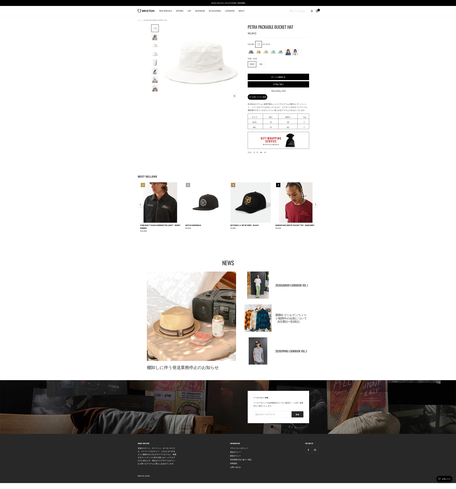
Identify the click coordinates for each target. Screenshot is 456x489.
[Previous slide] (140, 204)
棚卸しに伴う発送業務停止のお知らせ (183, 367)
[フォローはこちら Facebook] (308, 450)
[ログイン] (312, 11)
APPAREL (180, 11)
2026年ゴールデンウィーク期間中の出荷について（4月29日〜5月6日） (291, 318)
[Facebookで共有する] (254, 152)
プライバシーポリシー (239, 448)
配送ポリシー (235, 456)
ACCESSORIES (215, 11)
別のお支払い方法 (278, 91)
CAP (189, 11)
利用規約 (233, 463)
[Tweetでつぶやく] (261, 152)
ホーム (140, 20)
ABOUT (241, 11)
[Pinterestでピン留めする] (257, 152)
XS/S (252, 64)
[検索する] (291, 11)
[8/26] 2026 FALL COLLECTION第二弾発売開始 (228, 3)
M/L (261, 64)
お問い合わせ (235, 467)
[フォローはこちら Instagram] (315, 450)
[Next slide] (315, 204)
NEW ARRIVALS (165, 11)
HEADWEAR (200, 11)
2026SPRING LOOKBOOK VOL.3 (291, 351)
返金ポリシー (235, 452)
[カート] (317, 11)
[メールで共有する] (265, 152)
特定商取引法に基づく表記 (241, 459)
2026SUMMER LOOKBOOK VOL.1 (291, 285)
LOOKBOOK (230, 11)
